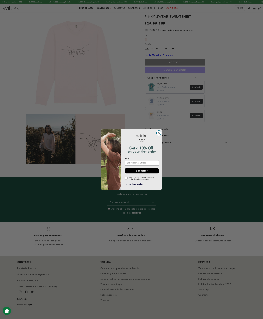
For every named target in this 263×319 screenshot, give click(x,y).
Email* (127, 159)
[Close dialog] (158, 132)
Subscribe (142, 171)
